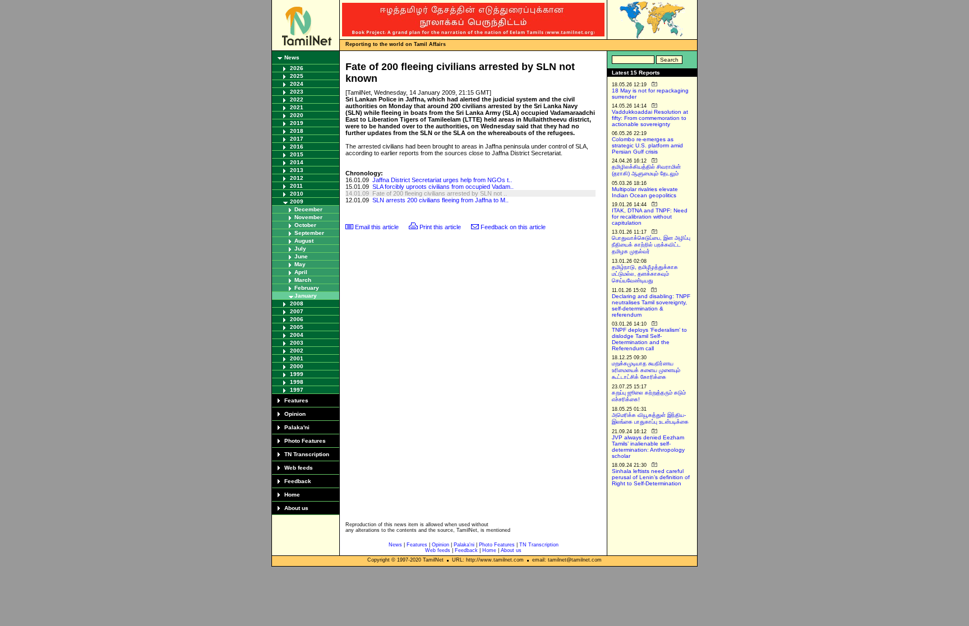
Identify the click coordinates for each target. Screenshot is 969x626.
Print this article (440, 227)
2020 (296, 115)
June (301, 256)
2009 (296, 201)
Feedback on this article (513, 227)
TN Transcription (306, 454)
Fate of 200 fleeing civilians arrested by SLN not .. (439, 193)
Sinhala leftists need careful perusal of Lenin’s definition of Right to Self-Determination (651, 477)
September (309, 233)
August (303, 241)
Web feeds (298, 468)
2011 (296, 186)
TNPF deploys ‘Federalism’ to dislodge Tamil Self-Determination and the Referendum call (649, 339)
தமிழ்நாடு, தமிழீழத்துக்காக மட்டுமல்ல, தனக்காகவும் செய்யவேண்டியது (645, 274)
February (306, 288)
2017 (296, 139)
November (308, 217)
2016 (296, 146)
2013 (296, 170)
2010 (296, 194)
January (305, 296)
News (291, 57)
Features (296, 400)
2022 (296, 99)
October (305, 225)
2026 (296, 68)
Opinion (295, 414)
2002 (296, 350)
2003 (296, 343)
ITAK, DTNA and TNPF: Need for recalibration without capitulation (649, 216)
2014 (296, 162)
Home (292, 494)
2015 (296, 154)
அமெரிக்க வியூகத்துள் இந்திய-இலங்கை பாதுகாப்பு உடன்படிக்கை (650, 418)
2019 (296, 123)
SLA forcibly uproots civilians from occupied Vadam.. (443, 186)
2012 (296, 178)
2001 (296, 358)
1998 (296, 382)
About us (296, 508)
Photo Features (305, 441)
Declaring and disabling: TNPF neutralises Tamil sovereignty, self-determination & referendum (651, 305)
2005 (296, 327)
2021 (296, 107)
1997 (296, 390)
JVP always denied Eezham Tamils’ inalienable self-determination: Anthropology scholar (648, 446)
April (300, 272)
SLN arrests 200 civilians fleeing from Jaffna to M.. (440, 200)
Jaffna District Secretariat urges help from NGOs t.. (442, 180)
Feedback (297, 481)
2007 (296, 311)
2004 (296, 335)
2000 (296, 366)
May (300, 264)
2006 (296, 319)
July (300, 248)
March (302, 280)
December (308, 209)
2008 (296, 303)
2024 (296, 84)
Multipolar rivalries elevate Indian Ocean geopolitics (645, 192)
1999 (296, 374)
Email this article (377, 227)
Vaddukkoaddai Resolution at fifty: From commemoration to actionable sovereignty (650, 118)
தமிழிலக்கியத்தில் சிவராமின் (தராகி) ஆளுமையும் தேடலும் (646, 170)
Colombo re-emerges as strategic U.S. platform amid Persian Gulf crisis (647, 145)
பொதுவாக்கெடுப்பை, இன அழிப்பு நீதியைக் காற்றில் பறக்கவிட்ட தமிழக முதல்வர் (651, 244)
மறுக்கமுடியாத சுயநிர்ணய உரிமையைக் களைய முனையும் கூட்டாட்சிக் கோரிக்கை (646, 370)
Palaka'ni (297, 427)
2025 (296, 76)
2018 (296, 131)
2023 (296, 92)
